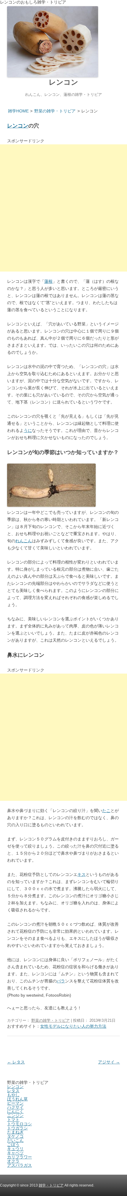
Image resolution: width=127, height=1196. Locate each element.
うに (28, 430)
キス (81, 874)
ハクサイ (15, 1107)
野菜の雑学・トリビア (55, 111)
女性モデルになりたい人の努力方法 (73, 1026)
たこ (106, 810)
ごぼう (13, 1144)
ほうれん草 (17, 1099)
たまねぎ (15, 1132)
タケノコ (15, 1136)
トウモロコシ (19, 1123)
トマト (13, 1119)
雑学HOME (18, 111)
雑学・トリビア (51, 1185)
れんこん (23, 540)
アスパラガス (19, 1165)
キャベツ (15, 1152)
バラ (61, 981)
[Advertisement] (63, 208)
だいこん (15, 1140)
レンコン (63, 82)
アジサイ (109, 1062)
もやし (13, 1094)
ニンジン (15, 1115)
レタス (16, 1062)
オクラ (13, 1161)
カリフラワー (19, 1157)
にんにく (15, 1111)
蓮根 (48, 281)
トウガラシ (17, 1128)
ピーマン (15, 1103)
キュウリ (15, 1148)
